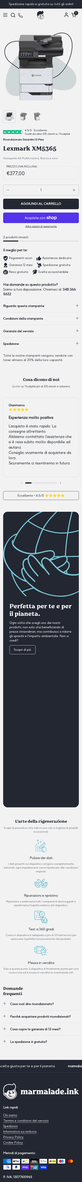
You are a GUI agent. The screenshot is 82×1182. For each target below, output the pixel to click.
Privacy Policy (13, 1137)
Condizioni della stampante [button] (23, 318)
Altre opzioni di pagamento (41, 226)
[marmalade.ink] (40, 15)
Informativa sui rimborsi (20, 1131)
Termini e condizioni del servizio (26, 1121)
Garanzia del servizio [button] (18, 331)
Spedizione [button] (11, 344)
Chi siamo (10, 1115)
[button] (13, 15)
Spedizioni (10, 1126)
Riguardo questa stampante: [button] (24, 306)
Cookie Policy (13, 1142)
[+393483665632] (20, 15)
